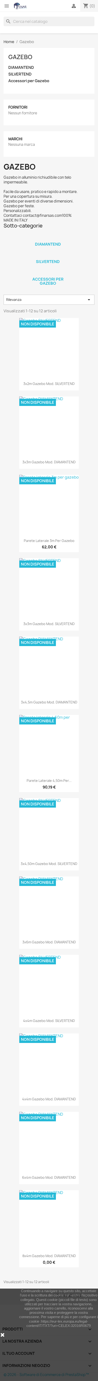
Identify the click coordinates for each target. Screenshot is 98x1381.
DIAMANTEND (21, 67)
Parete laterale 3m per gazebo (49, 540)
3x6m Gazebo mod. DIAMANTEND (49, 942)
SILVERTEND (20, 74)
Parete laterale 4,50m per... (49, 780)
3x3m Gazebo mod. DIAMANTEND (49, 462)
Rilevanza (49, 300)
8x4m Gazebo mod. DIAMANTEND (49, 1256)
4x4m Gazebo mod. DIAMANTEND (49, 1099)
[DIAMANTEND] (48, 238)
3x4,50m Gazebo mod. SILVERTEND (49, 863)
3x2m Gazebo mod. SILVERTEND (49, 383)
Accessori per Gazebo (28, 80)
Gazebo (20, 57)
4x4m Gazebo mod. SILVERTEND (49, 1020)
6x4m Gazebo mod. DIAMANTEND (49, 1177)
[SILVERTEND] (48, 255)
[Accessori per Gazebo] (48, 273)
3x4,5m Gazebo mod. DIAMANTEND (49, 702)
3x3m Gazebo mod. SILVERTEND (49, 624)
